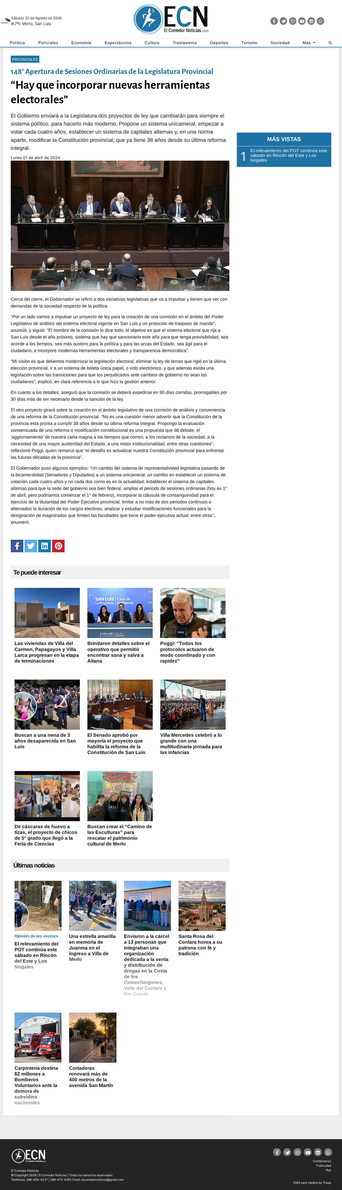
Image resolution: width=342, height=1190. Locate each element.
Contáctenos (322, 1161)
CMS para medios (305, 1182)
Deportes (219, 43)
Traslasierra (185, 43)
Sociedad (280, 43)
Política (17, 43)
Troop (327, 1182)
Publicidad (323, 1165)
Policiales (48, 43)
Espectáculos (118, 43)
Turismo (249, 43)
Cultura (152, 43)
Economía (81, 43)
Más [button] (307, 43)
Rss (328, 1170)
